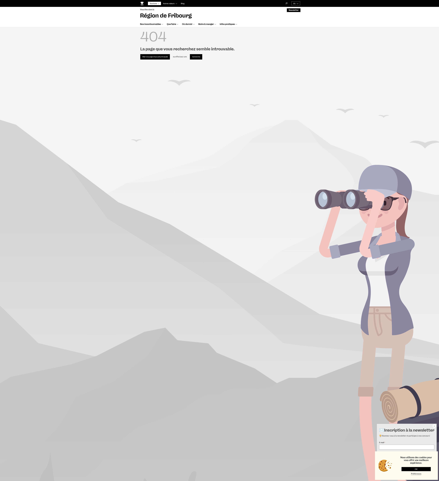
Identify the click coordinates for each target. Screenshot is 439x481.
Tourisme (153, 3)
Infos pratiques (227, 24)
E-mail (382, 442)
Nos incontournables (150, 24)
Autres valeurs (169, 3)
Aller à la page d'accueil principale (155, 57)
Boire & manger (206, 24)
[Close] (434, 426)
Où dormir (187, 24)
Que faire (171, 24)
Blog (182, 3)
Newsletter (294, 10)
